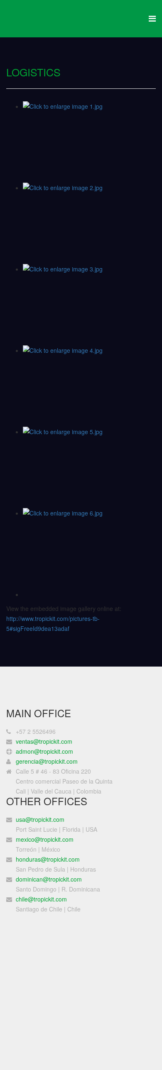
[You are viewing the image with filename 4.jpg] (89, 386)
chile (22, 899)
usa (41, 819)
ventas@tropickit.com (44, 741)
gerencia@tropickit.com (47, 761)
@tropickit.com (47, 899)
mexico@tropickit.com (45, 839)
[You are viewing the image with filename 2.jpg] (89, 223)
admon (44, 751)
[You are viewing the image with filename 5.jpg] (89, 467)
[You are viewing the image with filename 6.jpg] (89, 548)
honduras (48, 859)
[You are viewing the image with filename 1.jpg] (89, 142)
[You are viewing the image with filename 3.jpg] (89, 304)
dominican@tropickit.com (49, 879)
